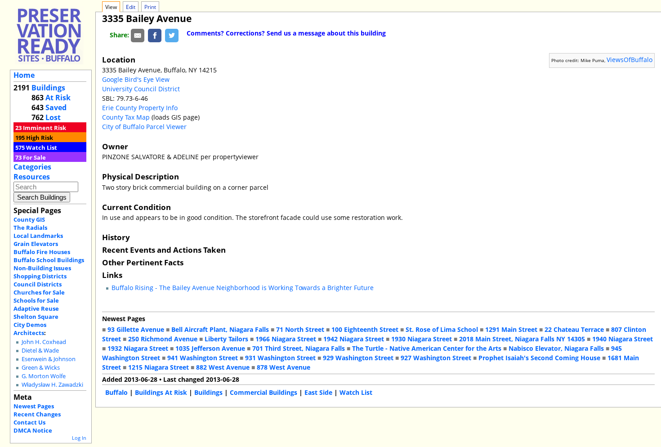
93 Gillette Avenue (135, 329)
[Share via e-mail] (137, 35)
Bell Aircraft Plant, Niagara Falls (220, 329)
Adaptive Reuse (36, 308)
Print (150, 7)
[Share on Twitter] (172, 35)
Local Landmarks (38, 236)
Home (24, 75)
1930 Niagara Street (421, 339)
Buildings (48, 88)
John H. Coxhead (44, 342)
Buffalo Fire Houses (41, 252)
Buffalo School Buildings (48, 260)
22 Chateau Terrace (574, 329)
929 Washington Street (358, 357)
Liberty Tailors (226, 339)
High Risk (39, 138)
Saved (56, 107)
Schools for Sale (36, 300)
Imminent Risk (44, 128)
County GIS (29, 219)
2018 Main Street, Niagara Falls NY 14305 (522, 339)
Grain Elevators (35, 244)
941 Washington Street (202, 357)
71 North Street (300, 329)
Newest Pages (33, 406)
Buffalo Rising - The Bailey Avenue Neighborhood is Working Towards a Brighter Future (243, 287)
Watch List (41, 147)
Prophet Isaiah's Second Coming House (539, 357)
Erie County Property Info (140, 107)
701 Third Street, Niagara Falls (298, 348)
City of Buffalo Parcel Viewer (144, 126)
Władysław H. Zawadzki (52, 385)
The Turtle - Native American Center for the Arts (426, 348)
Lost (53, 117)
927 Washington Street (436, 357)
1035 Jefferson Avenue (210, 348)
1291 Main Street (511, 329)
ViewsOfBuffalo (629, 59)
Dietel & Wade (40, 350)
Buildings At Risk (161, 392)
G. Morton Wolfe (44, 376)
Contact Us (29, 422)
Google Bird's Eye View (136, 79)
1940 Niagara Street (622, 339)
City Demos (29, 325)
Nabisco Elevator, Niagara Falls (556, 348)
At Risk (58, 98)
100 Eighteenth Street (364, 329)
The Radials (30, 228)
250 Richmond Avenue (162, 339)
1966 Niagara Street (285, 339)
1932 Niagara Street (137, 348)
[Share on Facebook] (154, 35)
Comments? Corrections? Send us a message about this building (286, 33)
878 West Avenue (283, 367)
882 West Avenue (223, 367)
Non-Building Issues (42, 268)
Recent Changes (37, 414)
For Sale (34, 157)
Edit (130, 7)
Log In (79, 437)
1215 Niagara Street (158, 367)
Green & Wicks (41, 367)
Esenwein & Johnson (49, 359)
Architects (28, 333)
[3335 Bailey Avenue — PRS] (49, 35)
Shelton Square (35, 317)
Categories (32, 167)
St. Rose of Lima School (442, 329)
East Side (318, 392)
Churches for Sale (39, 292)
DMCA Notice (32, 430)
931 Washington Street (280, 357)
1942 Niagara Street (353, 339)
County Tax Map (126, 117)
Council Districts (37, 284)
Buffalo (116, 392)
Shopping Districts (40, 276)
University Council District (141, 89)
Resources (31, 177)
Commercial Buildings (263, 392)
